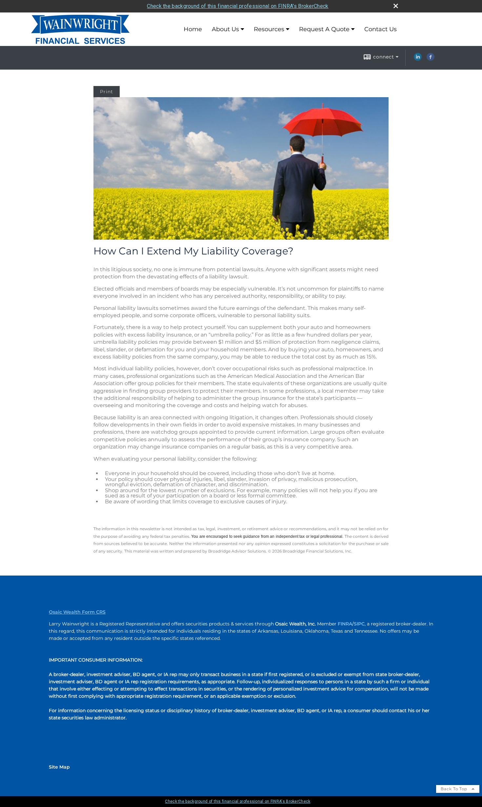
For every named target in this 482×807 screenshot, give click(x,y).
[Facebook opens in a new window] (430, 59)
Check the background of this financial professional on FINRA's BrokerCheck (237, 6)
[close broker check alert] (395, 6)
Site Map (59, 767)
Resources (269, 29)
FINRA (345, 624)
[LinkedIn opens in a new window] (418, 59)
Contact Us (380, 29)
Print (106, 92)
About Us (225, 29)
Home (193, 29)
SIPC (359, 624)
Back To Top (455, 788)
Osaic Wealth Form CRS (77, 612)
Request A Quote (324, 29)
